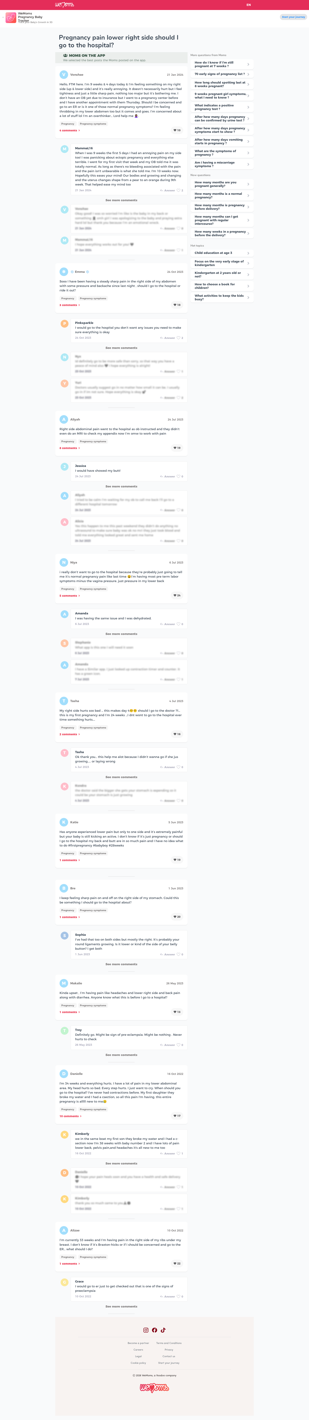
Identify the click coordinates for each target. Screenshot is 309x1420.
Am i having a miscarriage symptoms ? (215, 164)
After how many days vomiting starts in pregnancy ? (219, 141)
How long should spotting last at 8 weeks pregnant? (220, 84)
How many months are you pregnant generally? (215, 184)
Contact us (169, 1356)
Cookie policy (138, 1363)
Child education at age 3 (213, 253)
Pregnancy (68, 123)
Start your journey (293, 17)
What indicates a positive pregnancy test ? (214, 107)
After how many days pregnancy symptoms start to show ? (220, 130)
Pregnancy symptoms (93, 123)
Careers (138, 1350)
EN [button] (249, 5)
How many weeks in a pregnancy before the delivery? (220, 233)
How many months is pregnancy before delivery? (220, 207)
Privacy (169, 1350)
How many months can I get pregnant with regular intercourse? (216, 220)
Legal (138, 1356)
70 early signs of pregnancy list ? (220, 74)
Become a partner (138, 1343)
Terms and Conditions (169, 1343)
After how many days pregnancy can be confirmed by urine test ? (220, 118)
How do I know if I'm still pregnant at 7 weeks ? (214, 64)
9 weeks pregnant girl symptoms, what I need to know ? (220, 95)
